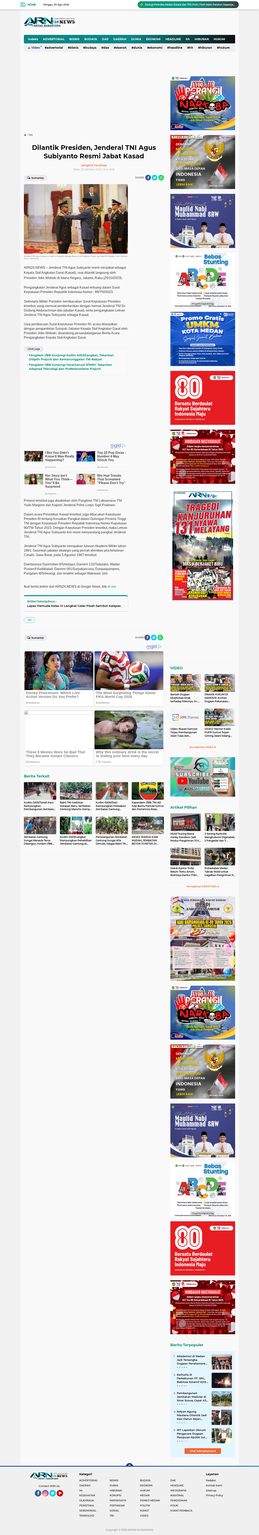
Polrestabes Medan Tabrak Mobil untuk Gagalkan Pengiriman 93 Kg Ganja (220, 872)
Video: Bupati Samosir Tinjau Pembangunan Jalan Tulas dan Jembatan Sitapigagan (184, 732)
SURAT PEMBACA (181, 1510)
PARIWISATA (118, 1500)
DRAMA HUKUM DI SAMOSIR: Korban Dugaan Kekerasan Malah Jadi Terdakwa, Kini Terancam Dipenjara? (217, 698)
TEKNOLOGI (86, 1515)
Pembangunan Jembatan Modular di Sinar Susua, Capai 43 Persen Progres (191, 1396)
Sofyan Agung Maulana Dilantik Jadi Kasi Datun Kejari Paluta (192, 1415)
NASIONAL (177, 1495)
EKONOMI (153, 39)
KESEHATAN (87, 1495)
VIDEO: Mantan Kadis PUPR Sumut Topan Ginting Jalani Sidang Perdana (218, 732)
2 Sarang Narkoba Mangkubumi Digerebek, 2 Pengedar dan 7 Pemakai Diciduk (220, 837)
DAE (105, 39)
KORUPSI (115, 1495)
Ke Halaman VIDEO (202, 747)
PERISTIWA (86, 1505)
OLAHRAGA (86, 1500)
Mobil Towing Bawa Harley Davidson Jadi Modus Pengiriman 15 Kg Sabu (185, 837)
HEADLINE (173, 39)
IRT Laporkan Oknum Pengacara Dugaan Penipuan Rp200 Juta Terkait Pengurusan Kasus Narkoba (192, 1433)
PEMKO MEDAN (150, 1500)
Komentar (37, 177)
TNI (29, 620)
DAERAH (119, 39)
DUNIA (136, 39)
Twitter (54, 1498)
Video (35, 47)
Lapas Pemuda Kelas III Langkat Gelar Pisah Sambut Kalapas (74, 606)
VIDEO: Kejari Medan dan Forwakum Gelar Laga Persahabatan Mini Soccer (190, 4)
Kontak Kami (214, 1485)
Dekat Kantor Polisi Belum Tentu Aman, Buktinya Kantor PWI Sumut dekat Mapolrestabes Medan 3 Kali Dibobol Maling (184, 872)
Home (32, 4)
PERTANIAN (117, 1505)
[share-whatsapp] (161, 177)
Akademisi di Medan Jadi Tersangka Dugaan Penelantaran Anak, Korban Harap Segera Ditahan (192, 1360)
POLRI (174, 1505)
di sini (112, 586)
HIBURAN (202, 39)
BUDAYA (90, 39)
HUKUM (219, 39)
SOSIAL (114, 1510)
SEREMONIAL (87, 1510)
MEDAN (145, 1495)
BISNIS (74, 39)
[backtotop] (129, 1466)
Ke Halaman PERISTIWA (202, 886)
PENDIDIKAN (178, 1500)
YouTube (63, 1498)
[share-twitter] (154, 177)
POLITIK (145, 1505)
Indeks (33, 39)
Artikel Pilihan (183, 807)
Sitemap (211, 1490)
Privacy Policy (214, 1495)
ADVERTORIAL (54, 39)
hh (188, 39)
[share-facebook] (148, 177)
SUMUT (144, 1510)
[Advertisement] (135, 19)
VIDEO (176, 668)
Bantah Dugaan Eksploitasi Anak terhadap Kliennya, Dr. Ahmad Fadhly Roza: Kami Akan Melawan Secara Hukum (183, 698)
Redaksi (211, 1480)
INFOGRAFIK (178, 1490)
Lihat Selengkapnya (202, 1450)
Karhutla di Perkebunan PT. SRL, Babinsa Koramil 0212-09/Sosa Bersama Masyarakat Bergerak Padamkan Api (192, 1378)
